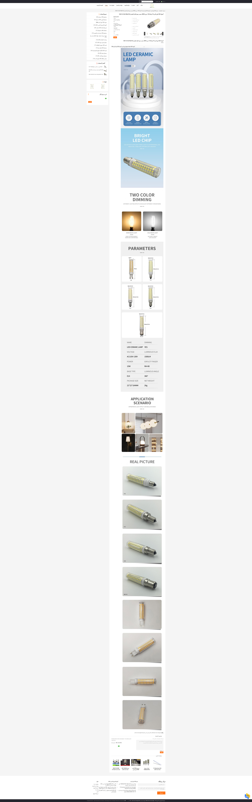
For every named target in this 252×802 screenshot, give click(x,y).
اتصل (115, 37)
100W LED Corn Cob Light (156, 732)
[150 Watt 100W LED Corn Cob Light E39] (105, 74)
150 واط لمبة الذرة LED (147, 732)
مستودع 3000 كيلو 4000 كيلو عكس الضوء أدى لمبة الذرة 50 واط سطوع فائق (136, 769)
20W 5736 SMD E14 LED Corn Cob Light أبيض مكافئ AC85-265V (116, 769)
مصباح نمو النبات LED (102, 56)
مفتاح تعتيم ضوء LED (102, 42)
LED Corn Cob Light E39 (139, 732)
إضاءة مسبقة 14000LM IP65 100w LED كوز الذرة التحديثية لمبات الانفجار (147, 769)
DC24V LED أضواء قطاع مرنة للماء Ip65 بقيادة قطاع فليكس (107, 791)
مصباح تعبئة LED (103, 53)
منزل (164, 10)
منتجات (106, 5)
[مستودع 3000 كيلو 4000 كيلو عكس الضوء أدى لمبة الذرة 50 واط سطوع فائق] (136, 762)
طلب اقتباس (158, 1)
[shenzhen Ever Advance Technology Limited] (152, 6)
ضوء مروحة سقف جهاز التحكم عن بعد (98, 35)
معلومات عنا (112, 5)
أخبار (137, 5)
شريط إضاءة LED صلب (101, 27)
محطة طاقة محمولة (102, 30)
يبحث (140, 1)
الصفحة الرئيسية (100, 5)
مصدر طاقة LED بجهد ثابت (101, 58)
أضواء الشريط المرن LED (101, 25)
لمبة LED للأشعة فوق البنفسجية (100, 50)
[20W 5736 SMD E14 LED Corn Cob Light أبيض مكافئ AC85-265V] (116, 762)
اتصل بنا (133, 5)
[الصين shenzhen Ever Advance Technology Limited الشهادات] (92, 86)
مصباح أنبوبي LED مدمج (101, 19)
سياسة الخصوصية (162, 800)
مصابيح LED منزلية (102, 17)
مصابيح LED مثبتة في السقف (100, 33)
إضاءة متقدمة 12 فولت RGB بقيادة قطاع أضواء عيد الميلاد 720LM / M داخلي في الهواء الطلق (107, 788)
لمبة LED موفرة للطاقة (101, 45)
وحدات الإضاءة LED (102, 39)
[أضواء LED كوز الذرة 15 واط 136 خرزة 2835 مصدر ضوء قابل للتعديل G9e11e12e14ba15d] (154, 23)
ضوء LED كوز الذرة (154, 10)
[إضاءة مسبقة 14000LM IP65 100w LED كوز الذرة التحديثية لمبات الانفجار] (146, 762)
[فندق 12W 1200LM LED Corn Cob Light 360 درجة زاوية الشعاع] (125, 762)
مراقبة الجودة (127, 5)
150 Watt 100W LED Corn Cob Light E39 (96, 74)
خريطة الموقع (95, 793)
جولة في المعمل (119, 5)
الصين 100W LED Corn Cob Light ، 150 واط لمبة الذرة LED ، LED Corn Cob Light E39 (144, 800)
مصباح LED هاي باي (102, 48)
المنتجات (160, 10)
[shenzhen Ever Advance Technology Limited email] (106, 98)
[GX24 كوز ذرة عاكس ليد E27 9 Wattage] (105, 66)
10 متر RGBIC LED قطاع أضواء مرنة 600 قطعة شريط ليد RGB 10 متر (108, 784)
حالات (141, 5)
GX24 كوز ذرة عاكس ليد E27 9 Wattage (95, 66)
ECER (125, 800)
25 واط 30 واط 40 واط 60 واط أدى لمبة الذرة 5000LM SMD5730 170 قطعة (127, 791)
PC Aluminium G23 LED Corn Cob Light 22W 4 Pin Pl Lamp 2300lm (157, 769)
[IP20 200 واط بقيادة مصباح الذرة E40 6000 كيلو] (105, 70)
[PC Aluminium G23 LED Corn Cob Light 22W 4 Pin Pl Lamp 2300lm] (157, 762)
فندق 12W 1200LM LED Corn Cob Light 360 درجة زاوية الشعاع (125, 769)
